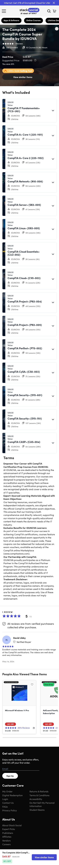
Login (5, 799)
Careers (6, 844)
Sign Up (10, 775)
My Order (7, 791)
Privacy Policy (9, 810)
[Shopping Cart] (54, 11)
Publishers (7, 832)
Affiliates (6, 836)
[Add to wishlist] (56, 28)
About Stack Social (12, 825)
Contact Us (8, 802)
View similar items (22, 77)
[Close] (53, 3)
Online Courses (33, 20)
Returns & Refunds (39, 791)
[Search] (49, 11)
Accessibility (36, 799)
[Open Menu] (4, 11)
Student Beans (37, 809)
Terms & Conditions (39, 795)
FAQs (5, 806)
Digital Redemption (12, 795)
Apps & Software (11, 20)
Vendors (6, 840)
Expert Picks (8, 829)
